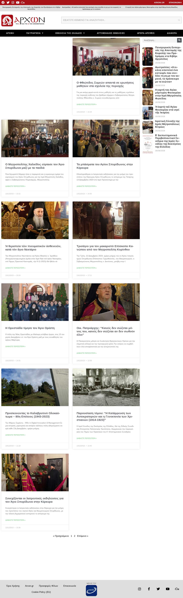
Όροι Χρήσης (13, 586)
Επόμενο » (82, 536)
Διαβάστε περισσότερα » (87, 104)
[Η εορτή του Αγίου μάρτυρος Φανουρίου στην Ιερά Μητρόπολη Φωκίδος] (147, 96)
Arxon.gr (29, 586)
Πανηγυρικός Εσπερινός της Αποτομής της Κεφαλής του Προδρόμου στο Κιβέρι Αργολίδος (31, 8)
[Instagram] (13, 2)
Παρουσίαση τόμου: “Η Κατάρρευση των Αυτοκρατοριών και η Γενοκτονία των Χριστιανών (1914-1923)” (105, 416)
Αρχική (10, 33)
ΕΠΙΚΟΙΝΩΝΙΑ (175, 2)
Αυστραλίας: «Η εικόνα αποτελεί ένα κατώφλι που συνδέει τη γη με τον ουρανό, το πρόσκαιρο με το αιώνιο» (91, 8)
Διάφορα (172, 33)
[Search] (179, 40)
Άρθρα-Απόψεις (146, 33)
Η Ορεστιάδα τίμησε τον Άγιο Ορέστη (30, 327)
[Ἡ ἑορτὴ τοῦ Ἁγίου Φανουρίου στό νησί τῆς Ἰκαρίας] (147, 111)
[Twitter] (8, 2)
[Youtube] (17, 2)
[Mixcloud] (22, 2)
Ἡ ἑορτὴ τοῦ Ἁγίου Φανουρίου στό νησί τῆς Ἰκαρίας (167, 109)
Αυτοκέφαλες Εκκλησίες (111, 33)
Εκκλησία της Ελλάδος (68, 33)
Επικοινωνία (69, 586)
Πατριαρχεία (33, 33)
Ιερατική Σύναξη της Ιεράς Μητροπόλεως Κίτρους (167, 124)
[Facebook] (3, 2)
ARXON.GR (159, 2)
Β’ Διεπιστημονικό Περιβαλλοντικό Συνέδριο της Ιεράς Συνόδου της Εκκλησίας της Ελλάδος (168, 141)
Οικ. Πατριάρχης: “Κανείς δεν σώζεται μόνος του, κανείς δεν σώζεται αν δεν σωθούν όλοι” (106, 331)
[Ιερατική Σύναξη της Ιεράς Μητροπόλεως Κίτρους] (147, 126)
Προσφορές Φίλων (48, 586)
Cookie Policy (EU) (41, 592)
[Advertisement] (70, 560)
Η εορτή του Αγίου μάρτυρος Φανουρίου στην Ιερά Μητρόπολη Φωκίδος (152, 7)
